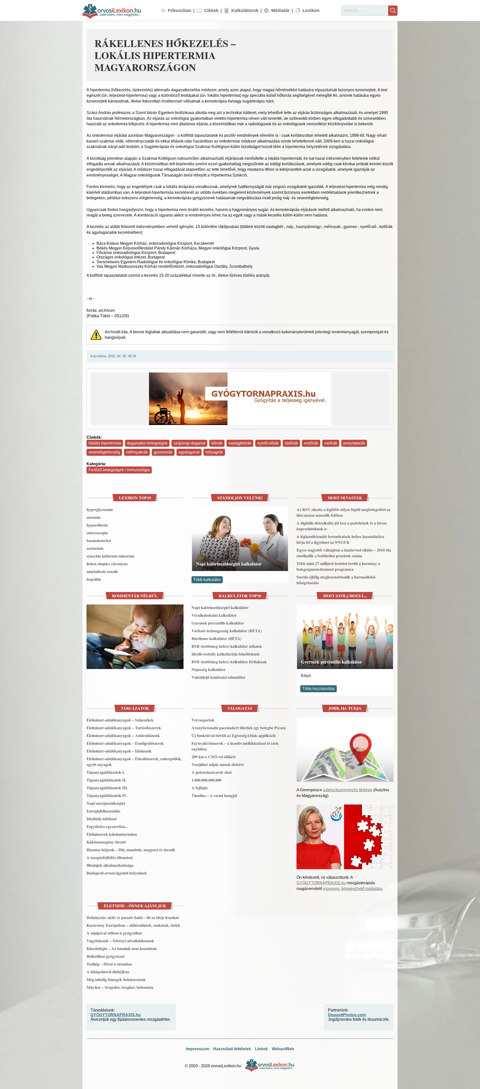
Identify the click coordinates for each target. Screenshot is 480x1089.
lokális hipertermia (104, 443)
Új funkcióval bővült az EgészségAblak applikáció (234, 735)
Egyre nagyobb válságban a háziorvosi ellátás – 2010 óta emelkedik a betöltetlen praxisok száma (343, 552)
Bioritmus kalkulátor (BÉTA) (217, 638)
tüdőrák (291, 443)
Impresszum (197, 1049)
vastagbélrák (239, 443)
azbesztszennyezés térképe (347, 790)
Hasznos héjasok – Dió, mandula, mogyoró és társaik (130, 849)
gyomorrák (163, 452)
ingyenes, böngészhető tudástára (352, 888)
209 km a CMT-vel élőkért (214, 757)
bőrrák (216, 443)
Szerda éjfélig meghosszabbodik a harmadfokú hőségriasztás (336, 580)
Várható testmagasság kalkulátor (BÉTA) (227, 631)
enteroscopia (97, 533)
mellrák (330, 443)
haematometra (98, 540)
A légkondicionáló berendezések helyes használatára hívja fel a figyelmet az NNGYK (340, 539)
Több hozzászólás (318, 688)
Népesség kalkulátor (209, 669)
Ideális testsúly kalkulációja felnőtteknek (226, 654)
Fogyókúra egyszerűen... (107, 826)
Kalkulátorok (244, 10)
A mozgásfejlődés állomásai (109, 857)
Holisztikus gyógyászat (105, 956)
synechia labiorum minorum (110, 556)
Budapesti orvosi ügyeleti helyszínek (116, 873)
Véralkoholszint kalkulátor (214, 615)
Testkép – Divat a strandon (109, 964)
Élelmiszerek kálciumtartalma (111, 834)
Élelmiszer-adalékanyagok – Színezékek (120, 720)
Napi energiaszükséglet (105, 803)
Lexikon (311, 10)
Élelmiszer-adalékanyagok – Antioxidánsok (123, 735)
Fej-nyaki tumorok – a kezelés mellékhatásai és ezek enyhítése (235, 746)
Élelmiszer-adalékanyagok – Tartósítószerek (123, 727)
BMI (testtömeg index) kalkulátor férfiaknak (229, 661)
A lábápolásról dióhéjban (107, 971)
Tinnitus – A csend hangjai (214, 795)
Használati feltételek (232, 1049)
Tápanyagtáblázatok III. (107, 787)
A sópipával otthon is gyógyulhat (114, 933)
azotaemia (95, 548)
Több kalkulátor (207, 580)
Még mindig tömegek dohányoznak (116, 979)
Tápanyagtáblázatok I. (105, 772)
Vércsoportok (203, 720)
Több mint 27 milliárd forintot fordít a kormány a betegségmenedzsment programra (338, 566)
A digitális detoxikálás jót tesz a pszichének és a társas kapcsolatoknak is (341, 526)
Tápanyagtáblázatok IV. (106, 795)
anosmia (93, 517)
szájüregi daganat (189, 443)
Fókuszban (179, 10)
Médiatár (280, 10)
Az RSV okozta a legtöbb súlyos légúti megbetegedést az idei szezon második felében (343, 512)
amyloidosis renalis (102, 571)
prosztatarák (354, 443)
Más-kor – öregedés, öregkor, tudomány (120, 987)
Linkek (261, 1049)
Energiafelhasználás (103, 811)
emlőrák (311, 443)
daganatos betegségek (147, 443)
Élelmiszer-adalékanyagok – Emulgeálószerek (125, 743)
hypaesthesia (97, 525)
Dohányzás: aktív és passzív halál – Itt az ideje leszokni (132, 917)
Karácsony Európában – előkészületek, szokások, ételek (133, 925)
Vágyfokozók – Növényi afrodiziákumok (120, 941)
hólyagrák (214, 452)
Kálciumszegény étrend (106, 842)
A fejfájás (200, 787)
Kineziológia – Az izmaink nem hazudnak (121, 948)
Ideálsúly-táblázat (101, 819)
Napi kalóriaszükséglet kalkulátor (229, 563)
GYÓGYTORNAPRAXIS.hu (321, 883)
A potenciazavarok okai (212, 772)
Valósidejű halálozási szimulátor (219, 677)
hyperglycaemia (99, 509)
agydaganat (189, 452)
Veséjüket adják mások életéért (218, 764)
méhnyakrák (137, 452)
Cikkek (211, 10)
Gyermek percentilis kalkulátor (218, 623)
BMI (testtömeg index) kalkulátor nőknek (227, 646)
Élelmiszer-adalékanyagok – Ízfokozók (119, 751)
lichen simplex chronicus (107, 563)
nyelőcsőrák (268, 443)
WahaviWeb (283, 1049)
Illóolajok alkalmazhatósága (110, 865)
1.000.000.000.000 (207, 780)
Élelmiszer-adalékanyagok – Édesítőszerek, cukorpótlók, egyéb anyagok (134, 761)
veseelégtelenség (104, 452)
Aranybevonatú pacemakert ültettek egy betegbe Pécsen (239, 727)
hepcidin (93, 579)
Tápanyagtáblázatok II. (106, 780)
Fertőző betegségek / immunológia (119, 470)
